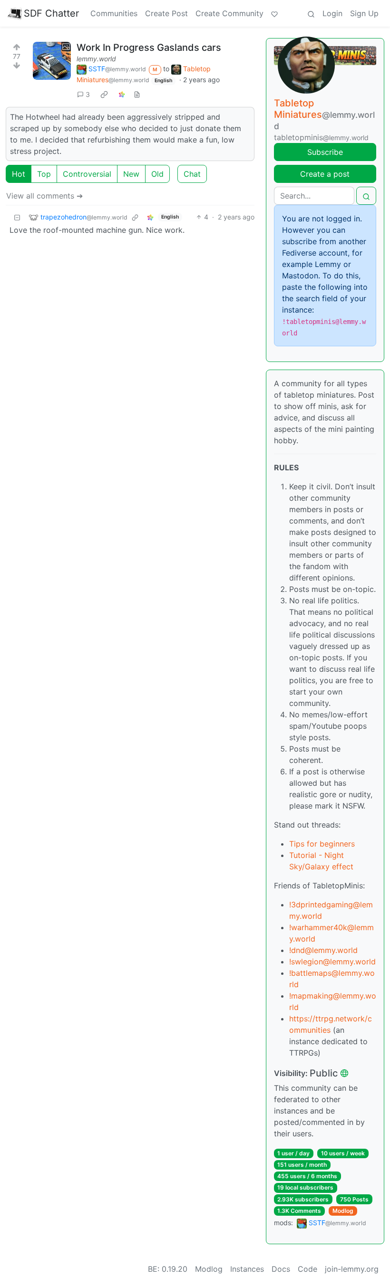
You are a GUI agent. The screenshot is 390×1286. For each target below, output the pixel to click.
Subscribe (325, 152)
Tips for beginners (322, 843)
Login (332, 13)
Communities (113, 13)
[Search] (311, 13)
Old (157, 174)
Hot (18, 174)
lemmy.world (96, 59)
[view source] (137, 94)
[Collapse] (17, 217)
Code (307, 1269)
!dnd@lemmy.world (323, 950)
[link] (104, 94)
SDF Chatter (51, 13)
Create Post (166, 13)
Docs (281, 1269)
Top (44, 174)
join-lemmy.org (352, 1269)
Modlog (342, 1210)
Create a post (325, 174)
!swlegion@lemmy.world (332, 961)
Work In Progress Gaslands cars (149, 47)
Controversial (87, 174)
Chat (192, 174)
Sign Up (364, 13)
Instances (247, 1269)
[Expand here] (52, 61)
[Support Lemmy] (274, 13)
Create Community (229, 13)
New (131, 174)
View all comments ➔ (44, 195)
